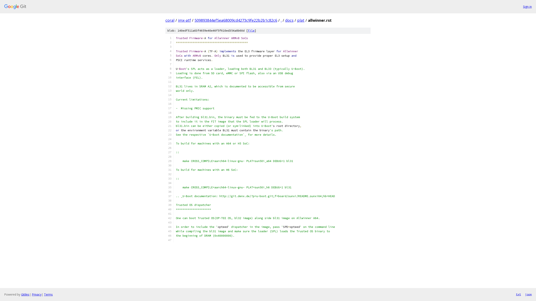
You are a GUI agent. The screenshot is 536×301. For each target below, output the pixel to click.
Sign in (527, 7)
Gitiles (25, 294)
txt (518, 294)
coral (169, 20)
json (528, 294)
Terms (48, 294)
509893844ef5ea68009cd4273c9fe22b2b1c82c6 (236, 20)
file (251, 30)
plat (300, 20)
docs (289, 20)
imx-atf (184, 20)
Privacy (36, 294)
